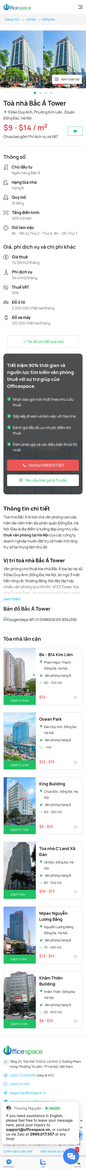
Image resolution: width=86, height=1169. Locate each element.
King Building (52, 783)
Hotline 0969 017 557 (46, 465)
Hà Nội (31, 19)
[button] (35, 93)
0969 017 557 (20, 1084)
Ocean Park (50, 719)
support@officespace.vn (28, 1093)
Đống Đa (49, 19)
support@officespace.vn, (28, 1129)
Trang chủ (11, 19)
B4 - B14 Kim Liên (56, 654)
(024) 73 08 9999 (23, 1075)
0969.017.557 (42, 1134)
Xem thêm (12, 599)
